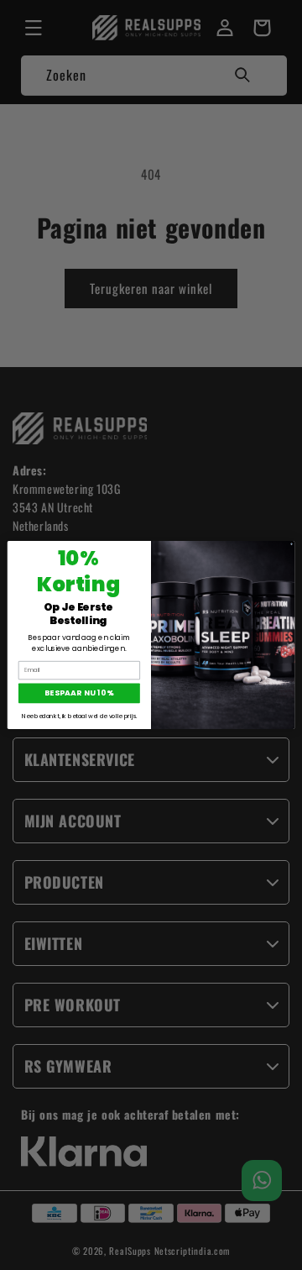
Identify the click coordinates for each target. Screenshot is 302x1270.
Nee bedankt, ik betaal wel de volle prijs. (79, 715)
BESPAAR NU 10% (78, 693)
